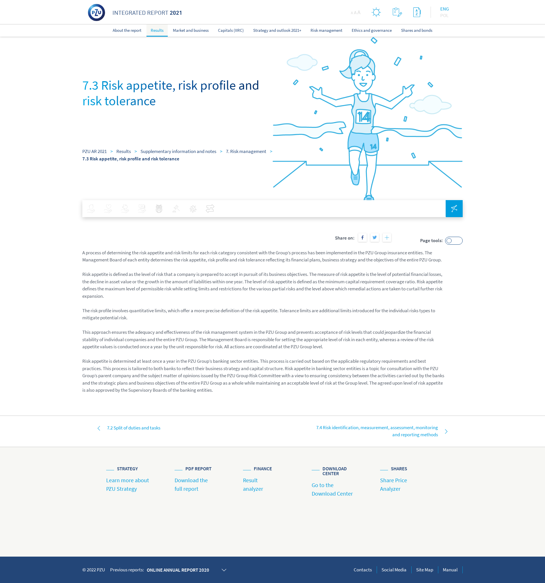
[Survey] (397, 12)
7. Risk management (246, 151)
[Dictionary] (417, 12)
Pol (444, 15)
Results (123, 151)
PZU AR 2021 (94, 151)
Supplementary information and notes (178, 151)
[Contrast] (376, 12)
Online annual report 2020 (178, 570)
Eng (444, 9)
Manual (450, 570)
